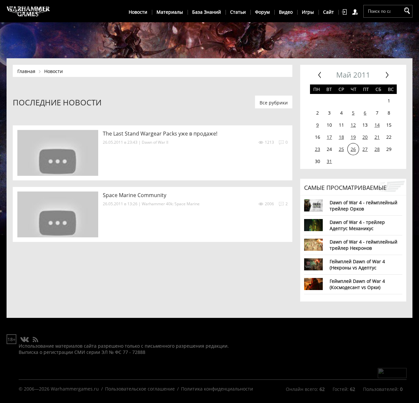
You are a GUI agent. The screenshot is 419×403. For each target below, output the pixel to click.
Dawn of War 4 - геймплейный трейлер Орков (363, 205)
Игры (308, 12)
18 (341, 137)
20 (365, 137)
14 (377, 125)
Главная (26, 71)
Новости (138, 12)
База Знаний (206, 12)
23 (317, 149)
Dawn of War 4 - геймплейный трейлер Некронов (363, 245)
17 (329, 137)
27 (365, 149)
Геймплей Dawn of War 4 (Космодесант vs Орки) (357, 284)
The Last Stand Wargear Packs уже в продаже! (160, 133)
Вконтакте (24, 340)
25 (341, 149)
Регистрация (356, 12)
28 (377, 149)
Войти (345, 12)
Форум (262, 12)
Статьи (238, 12)
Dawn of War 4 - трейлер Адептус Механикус (357, 225)
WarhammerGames (28, 11)
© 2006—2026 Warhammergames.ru (59, 389)
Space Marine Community (134, 195)
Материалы (169, 12)
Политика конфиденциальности (217, 389)
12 (353, 125)
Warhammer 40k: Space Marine (171, 204)
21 (377, 137)
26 (353, 149)
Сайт (328, 12)
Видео (286, 12)
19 (353, 137)
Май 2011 (353, 75)
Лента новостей (35, 340)
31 (329, 161)
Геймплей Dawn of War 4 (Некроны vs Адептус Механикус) (357, 264)
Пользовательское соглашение (140, 389)
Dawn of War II (155, 142)
